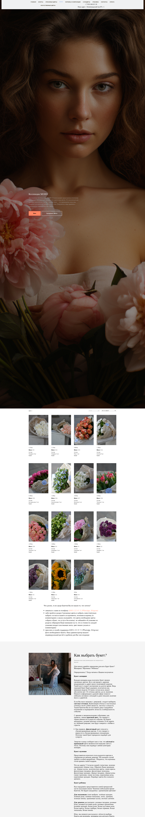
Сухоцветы (86, 2)
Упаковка (96, 2)
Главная (33, 2)
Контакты (104, 2)
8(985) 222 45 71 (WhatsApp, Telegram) (83, 630)
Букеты (40, 2)
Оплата (112, 2)
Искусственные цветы (48, 5)
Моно (61, 2)
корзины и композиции (73, 2)
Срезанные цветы (51, 2)
